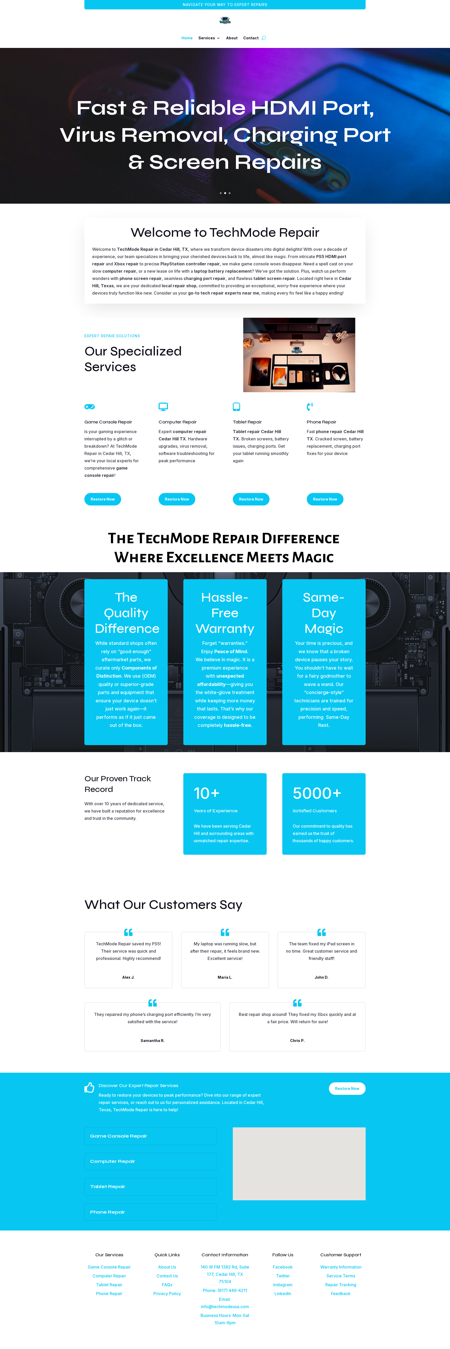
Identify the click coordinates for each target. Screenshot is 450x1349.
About (232, 38)
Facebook (283, 1267)
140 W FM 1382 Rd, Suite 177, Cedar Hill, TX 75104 (225, 1274)
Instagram (282, 1284)
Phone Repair (109, 1293)
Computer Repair (109, 1275)
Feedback (341, 1293)
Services (206, 38)
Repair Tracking (340, 1284)
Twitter (283, 1275)
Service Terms (341, 1275)
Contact (251, 38)
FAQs (167, 1284)
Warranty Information (340, 1267)
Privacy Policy (167, 1293)
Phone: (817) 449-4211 (225, 1290)
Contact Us (167, 1275)
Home (187, 38)
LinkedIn (282, 1293)
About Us (167, 1267)
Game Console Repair (109, 1267)
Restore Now (103, 499)
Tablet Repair (109, 1284)
